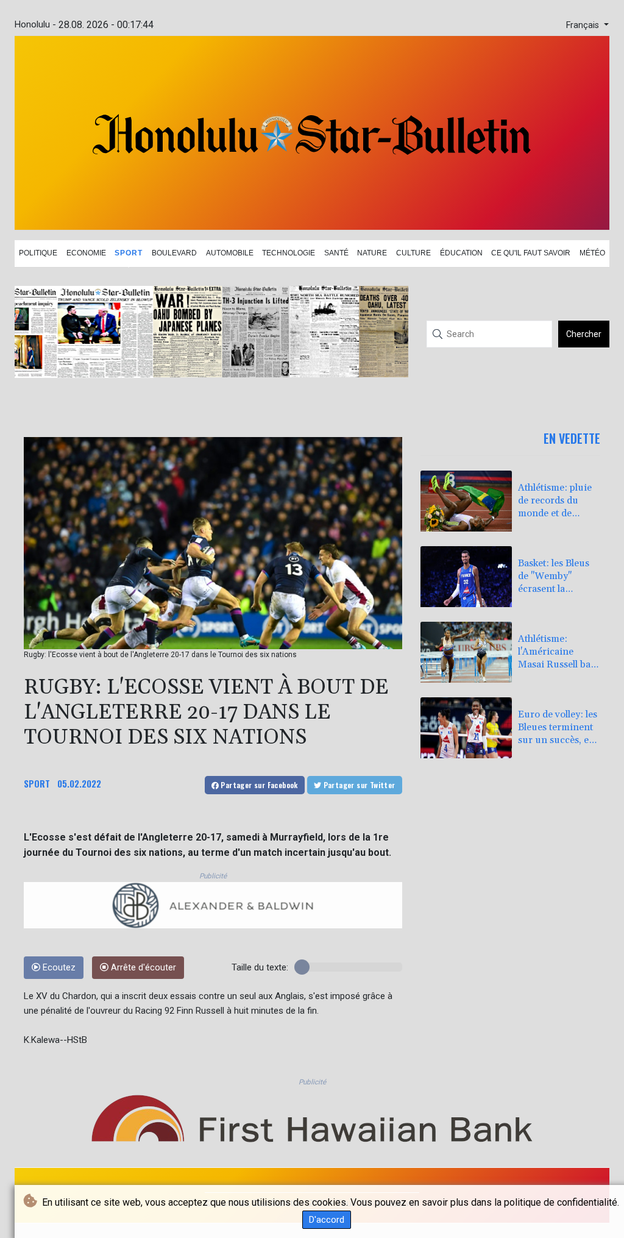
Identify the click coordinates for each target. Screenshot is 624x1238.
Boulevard (174, 253)
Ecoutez (58, 967)
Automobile (230, 253)
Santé (336, 253)
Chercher (583, 334)
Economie (86, 253)
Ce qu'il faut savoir (530, 253)
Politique (38, 253)
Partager (258, 785)
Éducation (461, 253)
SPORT (37, 783)
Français (583, 25)
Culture (413, 253)
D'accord (326, 1219)
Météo (592, 253)
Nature (372, 253)
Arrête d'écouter (142, 967)
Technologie (288, 253)
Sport (129, 253)
